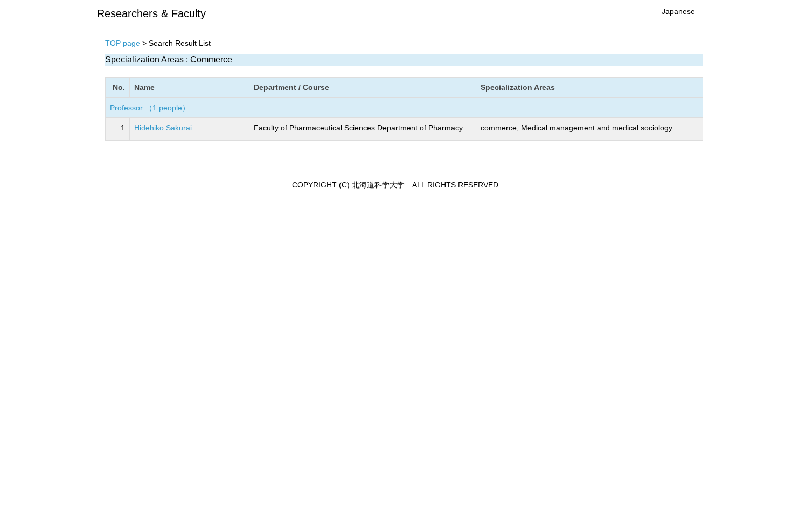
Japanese (678, 11)
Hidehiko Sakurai (163, 127)
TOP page (122, 43)
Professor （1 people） (150, 107)
